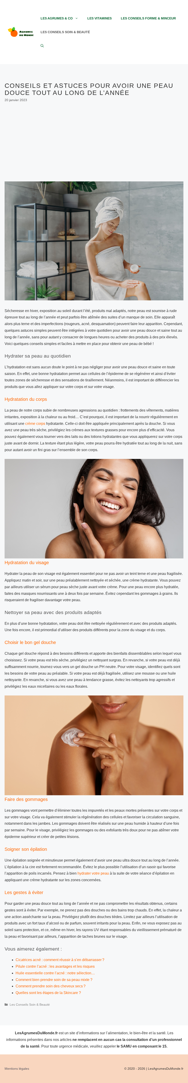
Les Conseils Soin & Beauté (65, 32)
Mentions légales (17, 1068)
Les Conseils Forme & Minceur (148, 18)
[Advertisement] (94, 142)
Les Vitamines (99, 18)
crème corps (35, 424)
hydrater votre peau (93, 873)
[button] (42, 46)
